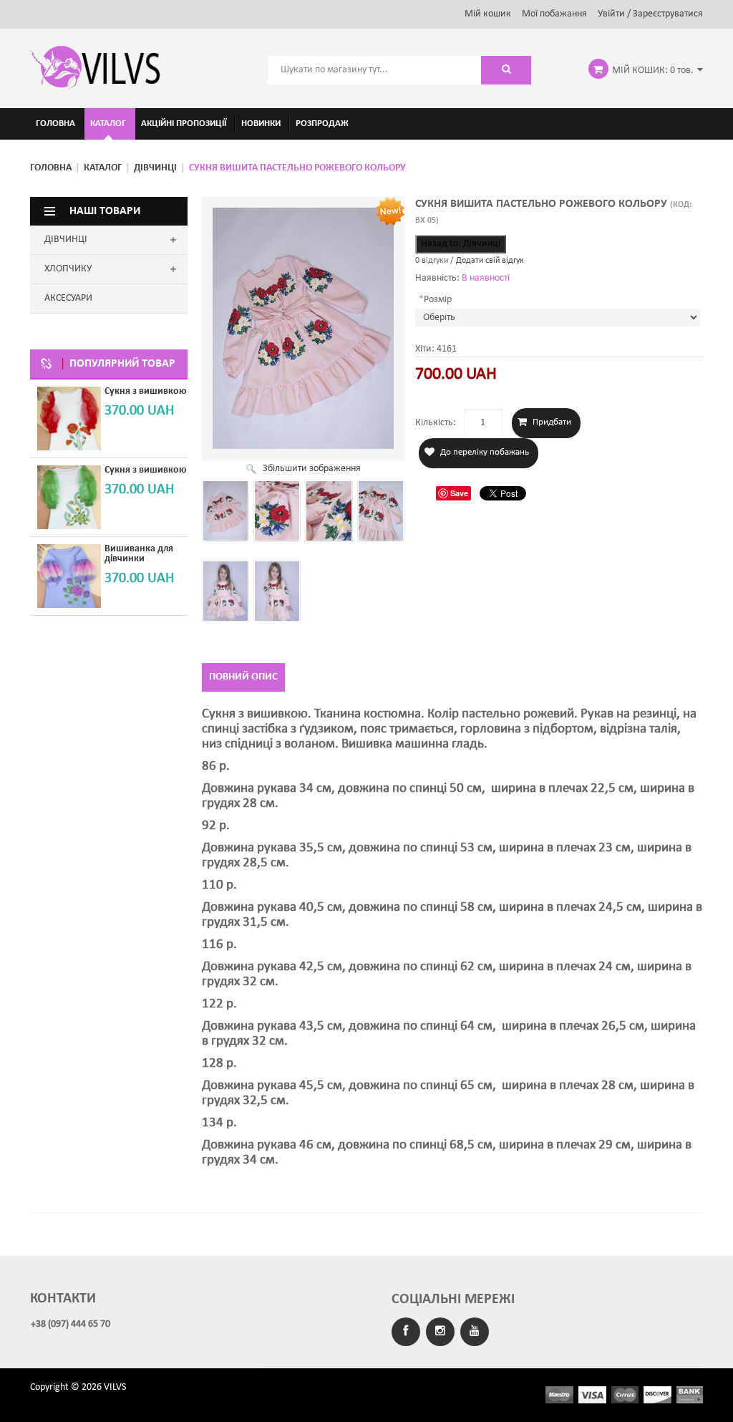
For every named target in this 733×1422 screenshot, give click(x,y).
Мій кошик (488, 14)
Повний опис (243, 677)
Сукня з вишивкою (146, 391)
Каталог (103, 168)
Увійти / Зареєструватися (650, 14)
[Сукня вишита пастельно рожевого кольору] (225, 511)
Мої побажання (554, 14)
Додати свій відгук (490, 260)
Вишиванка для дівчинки (139, 553)
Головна (51, 168)
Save (459, 493)
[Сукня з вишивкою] (69, 418)
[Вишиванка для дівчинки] (69, 576)
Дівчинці (155, 168)
